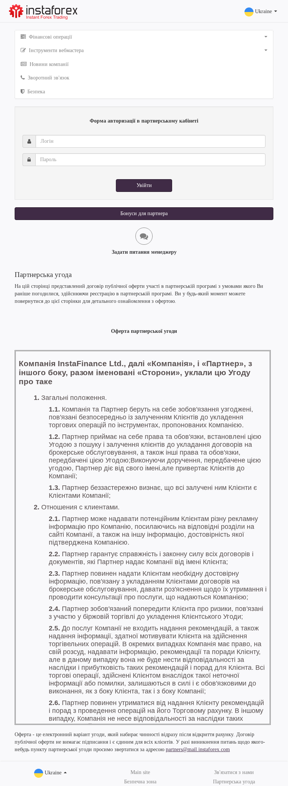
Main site (140, 772)
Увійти (144, 185)
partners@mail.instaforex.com (198, 749)
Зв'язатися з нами (234, 772)
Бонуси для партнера (144, 213)
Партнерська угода (234, 782)
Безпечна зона (140, 782)
